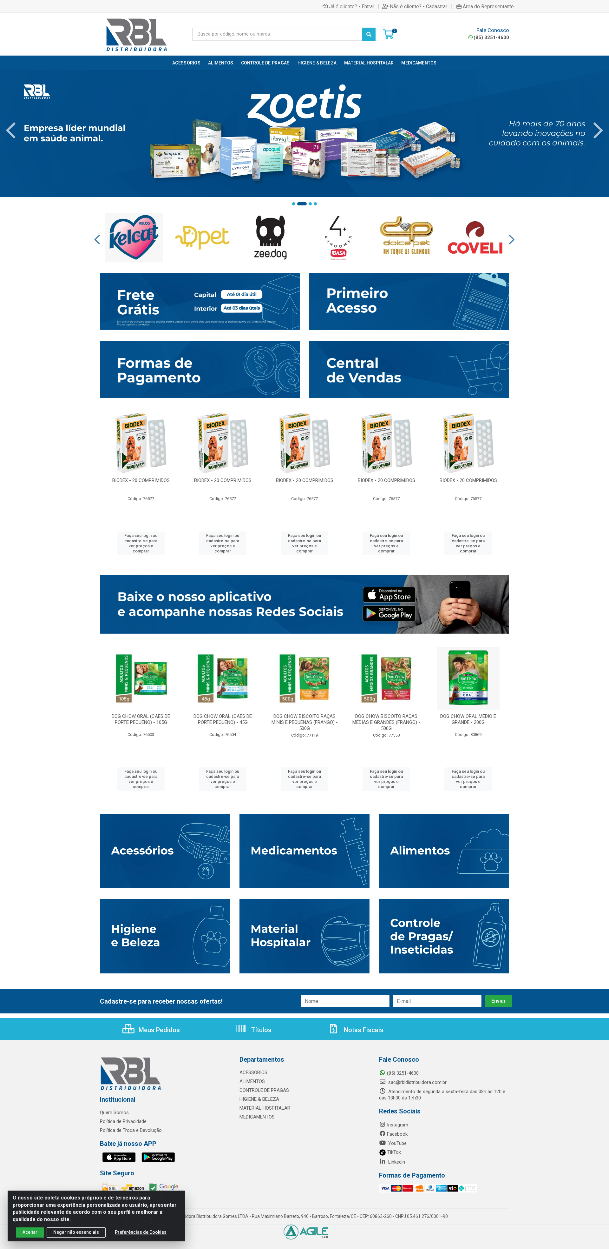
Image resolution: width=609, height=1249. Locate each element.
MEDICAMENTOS (257, 1117)
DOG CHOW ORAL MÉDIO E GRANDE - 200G (468, 719)
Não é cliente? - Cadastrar (418, 6)
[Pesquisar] (369, 34)
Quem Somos (114, 1112)
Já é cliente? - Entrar (351, 6)
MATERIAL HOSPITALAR (264, 1108)
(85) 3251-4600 (491, 37)
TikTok (393, 1152)
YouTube (397, 1143)
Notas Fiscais (362, 1030)
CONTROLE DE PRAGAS (264, 1090)
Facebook (397, 1134)
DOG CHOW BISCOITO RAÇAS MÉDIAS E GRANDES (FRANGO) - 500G (386, 722)
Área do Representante (488, 6)
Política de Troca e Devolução (131, 1130)
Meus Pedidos (158, 1030)
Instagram (397, 1125)
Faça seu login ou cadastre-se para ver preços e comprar (140, 543)
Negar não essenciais (76, 1232)
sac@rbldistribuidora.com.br (417, 1082)
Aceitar (30, 1232)
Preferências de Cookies (141, 1232)
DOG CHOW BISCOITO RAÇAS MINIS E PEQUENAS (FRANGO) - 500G (305, 722)
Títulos (261, 1030)
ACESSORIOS (253, 1072)
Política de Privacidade (123, 1121)
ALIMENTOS (252, 1081)
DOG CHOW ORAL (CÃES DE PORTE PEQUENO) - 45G (222, 719)
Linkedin (396, 1162)
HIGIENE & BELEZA (259, 1099)
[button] (293, 203)
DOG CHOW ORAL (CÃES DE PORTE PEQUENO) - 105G (141, 719)
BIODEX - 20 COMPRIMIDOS (141, 480)
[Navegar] (11, 130)
